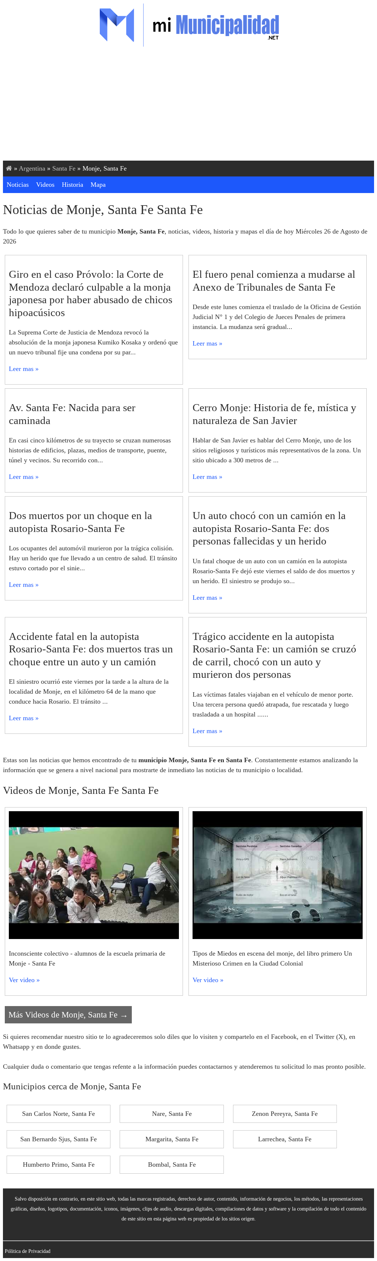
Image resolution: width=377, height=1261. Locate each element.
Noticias (18, 184)
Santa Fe (63, 168)
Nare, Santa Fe (172, 1113)
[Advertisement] (188, 105)
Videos (45, 184)
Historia (72, 184)
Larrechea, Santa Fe (284, 1139)
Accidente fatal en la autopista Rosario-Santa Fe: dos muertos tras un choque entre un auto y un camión (91, 649)
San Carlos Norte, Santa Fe (58, 1113)
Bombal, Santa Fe (172, 1164)
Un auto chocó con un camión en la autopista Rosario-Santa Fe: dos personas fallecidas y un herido (269, 528)
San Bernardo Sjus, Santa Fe (58, 1139)
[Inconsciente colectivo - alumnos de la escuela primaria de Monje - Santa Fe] (94, 937)
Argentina (32, 168)
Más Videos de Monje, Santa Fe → (68, 1014)
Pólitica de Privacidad (27, 1251)
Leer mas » (24, 368)
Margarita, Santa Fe (171, 1139)
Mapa (98, 184)
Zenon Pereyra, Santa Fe (285, 1113)
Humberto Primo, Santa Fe (59, 1164)
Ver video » (24, 980)
